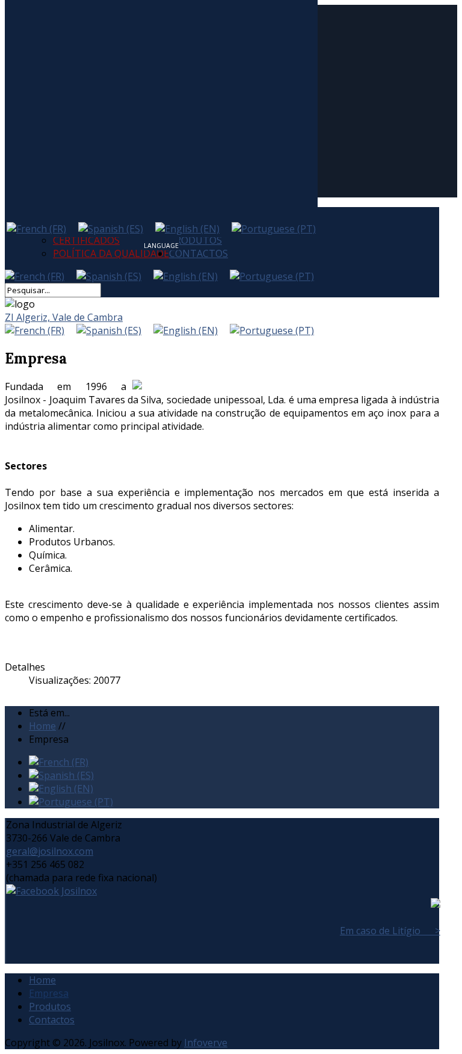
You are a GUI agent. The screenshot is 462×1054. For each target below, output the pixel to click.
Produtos (50, 1006)
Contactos (198, 253)
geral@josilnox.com (49, 851)
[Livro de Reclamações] (435, 904)
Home (42, 980)
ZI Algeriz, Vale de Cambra (64, 317)
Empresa (49, 993)
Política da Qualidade (111, 253)
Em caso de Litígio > (390, 930)
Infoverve (205, 1042)
